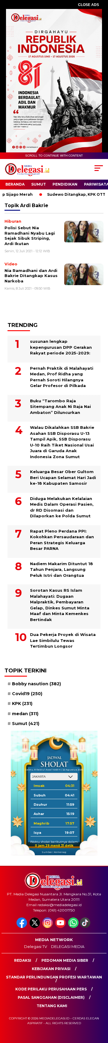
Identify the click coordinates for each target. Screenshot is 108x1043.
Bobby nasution (36, 683)
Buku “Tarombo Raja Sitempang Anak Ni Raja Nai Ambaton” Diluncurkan (60, 406)
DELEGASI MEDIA (67, 946)
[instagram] (48, 926)
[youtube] (61, 926)
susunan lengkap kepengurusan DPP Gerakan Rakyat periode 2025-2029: (61, 347)
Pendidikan (64, 184)
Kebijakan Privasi (51, 968)
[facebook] (22, 926)
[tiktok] (86, 926)
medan (25, 713)
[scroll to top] (99, 1008)
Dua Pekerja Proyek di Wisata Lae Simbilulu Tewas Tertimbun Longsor (63, 640)
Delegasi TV (35, 946)
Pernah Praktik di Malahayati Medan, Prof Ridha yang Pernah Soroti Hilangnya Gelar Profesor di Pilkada (61, 377)
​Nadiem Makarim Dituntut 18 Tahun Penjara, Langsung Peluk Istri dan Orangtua (61, 569)
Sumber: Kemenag (54, 852)
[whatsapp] (73, 926)
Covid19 (27, 693)
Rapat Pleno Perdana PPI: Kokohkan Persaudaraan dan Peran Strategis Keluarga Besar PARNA (62, 540)
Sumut (38, 184)
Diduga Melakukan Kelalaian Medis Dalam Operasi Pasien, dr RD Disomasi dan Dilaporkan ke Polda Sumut (62, 507)
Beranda (15, 184)
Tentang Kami (52, 1006)
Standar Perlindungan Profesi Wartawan (54, 977)
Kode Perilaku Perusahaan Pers (51, 989)
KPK (22, 703)
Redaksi (22, 960)
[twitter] (35, 926)
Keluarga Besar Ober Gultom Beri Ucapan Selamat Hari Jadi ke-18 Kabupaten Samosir (63, 477)
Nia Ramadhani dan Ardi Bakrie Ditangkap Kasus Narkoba (31, 275)
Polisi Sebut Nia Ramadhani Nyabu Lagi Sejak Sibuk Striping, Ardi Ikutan (29, 235)
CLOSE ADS (88, 5)
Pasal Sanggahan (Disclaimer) (51, 997)
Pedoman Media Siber (64, 960)
